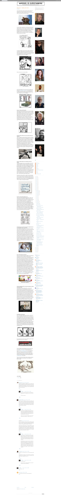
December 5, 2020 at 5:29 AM (23, 472)
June (37, 197)
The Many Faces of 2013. (39, 243)
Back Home (37, 224)
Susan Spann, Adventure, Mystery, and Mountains (39, 290)
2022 (36, 181)
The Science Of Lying (38, 232)
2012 (36, 248)
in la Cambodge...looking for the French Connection (40, 225)
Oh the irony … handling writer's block (23, 7)
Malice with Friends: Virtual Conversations (38, 261)
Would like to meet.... (38, 223)
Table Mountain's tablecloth (39, 213)
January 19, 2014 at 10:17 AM (25, 420)
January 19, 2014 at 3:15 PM (28, 391)
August (37, 195)
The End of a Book (38, 210)
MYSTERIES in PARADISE (39, 266)
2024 (36, 179)
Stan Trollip (36, 172)
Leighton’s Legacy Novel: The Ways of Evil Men (39, 218)
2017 (36, 186)
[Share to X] (18, 376)
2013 (36, 247)
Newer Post (18, 487)
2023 (36, 180)
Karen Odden (36, 166)
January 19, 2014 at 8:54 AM (25, 382)
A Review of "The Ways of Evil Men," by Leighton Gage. (39, 212)
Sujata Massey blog (38, 275)
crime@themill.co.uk (19, 355)
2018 (36, 185)
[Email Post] (20, 377)
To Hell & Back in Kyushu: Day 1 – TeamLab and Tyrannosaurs (39, 292)
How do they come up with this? (40, 214)
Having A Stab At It (38, 240)
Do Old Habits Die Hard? (38, 283)
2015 (36, 188)
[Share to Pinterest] (20, 376)
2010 (36, 250)
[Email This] (17, 376)
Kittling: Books (38, 280)
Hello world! (37, 301)
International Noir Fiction (39, 294)
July (37, 196)
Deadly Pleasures (38, 277)
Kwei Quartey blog (38, 297)
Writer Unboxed (38, 255)
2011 (36, 249)
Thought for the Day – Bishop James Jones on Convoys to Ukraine (39, 286)
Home (25, 487)
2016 (36, 187)
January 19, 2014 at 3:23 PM (28, 409)
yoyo (19, 472)
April (37, 199)
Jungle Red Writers (38, 282)
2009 (36, 251)
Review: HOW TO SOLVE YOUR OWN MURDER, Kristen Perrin (39, 267)
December (38, 190)
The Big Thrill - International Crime (39, 263)
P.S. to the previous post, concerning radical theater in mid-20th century (39, 295)
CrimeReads (37, 269)
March (37, 200)
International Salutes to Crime (39, 273)
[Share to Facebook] (19, 376)
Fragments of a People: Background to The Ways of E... (40, 209)
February (38, 201)
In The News (37, 258)
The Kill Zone (37, 257)
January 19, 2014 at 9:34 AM (26, 399)
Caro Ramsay (36, 164)
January (37, 202)
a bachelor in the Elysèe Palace (39, 207)
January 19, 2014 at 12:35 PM (25, 451)
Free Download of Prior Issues (39, 278)
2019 (36, 184)
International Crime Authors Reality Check (39, 300)
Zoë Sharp (22, 391)
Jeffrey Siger (20, 382)
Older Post (32, 487)
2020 (36, 183)
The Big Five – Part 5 (38, 233)
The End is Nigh (38, 203)
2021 (36, 182)
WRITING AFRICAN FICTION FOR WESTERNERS (39, 298)
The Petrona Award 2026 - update (39, 288)
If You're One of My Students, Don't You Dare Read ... (39, 242)
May (37, 198)
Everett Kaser (20, 451)
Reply (19, 388)
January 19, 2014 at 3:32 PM (28, 460)
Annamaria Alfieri (21, 399)
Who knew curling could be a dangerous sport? (39, 206)
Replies (20, 432)
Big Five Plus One (38, 204)
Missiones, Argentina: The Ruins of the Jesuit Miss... (40, 239)
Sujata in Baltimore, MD (38, 173)
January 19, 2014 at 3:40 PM (25, 467)
